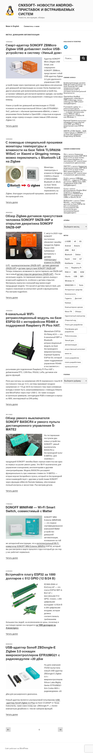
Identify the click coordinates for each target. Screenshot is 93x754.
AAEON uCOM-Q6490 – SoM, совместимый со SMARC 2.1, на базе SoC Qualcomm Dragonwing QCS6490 (75, 133)
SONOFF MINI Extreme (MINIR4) (31, 546)
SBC (75, 272)
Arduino (77, 245)
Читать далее (12, 125)
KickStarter (69, 263)
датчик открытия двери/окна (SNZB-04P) (35, 274)
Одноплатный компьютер (75, 316)
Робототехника (71, 336)
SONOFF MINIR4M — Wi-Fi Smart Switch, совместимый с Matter (30, 509)
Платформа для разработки (71, 330)
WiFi (82, 276)
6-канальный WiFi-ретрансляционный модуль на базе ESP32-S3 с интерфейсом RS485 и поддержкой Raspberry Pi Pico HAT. (34, 320)
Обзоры (78, 311)
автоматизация (71, 344)
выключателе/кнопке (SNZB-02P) (26, 265)
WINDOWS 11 (70, 285)
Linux (78, 263)
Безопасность (70, 294)
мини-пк (68, 353)
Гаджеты (68, 298)
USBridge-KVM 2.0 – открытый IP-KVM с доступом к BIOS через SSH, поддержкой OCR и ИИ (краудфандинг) (75, 181)
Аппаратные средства (73, 289)
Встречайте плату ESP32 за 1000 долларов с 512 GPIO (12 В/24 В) (30, 576)
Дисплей (78, 298)
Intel (74, 259)
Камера (68, 302)
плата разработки (72, 358)
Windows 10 (69, 281)
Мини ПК (68, 311)
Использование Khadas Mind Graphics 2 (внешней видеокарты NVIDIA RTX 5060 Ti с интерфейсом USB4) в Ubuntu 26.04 (75, 193)
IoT (80, 259)
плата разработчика (73, 362)
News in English (12, 26)
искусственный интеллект (75, 349)
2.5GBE (68, 241)
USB (75, 276)
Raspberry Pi (76, 267)
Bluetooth (68, 254)
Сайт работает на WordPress (16, 748)
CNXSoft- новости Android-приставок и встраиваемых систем (46, 9)
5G (80, 241)
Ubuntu (67, 276)
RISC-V (67, 272)
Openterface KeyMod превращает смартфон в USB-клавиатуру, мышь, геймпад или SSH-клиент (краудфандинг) (73, 99)
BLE (73, 250)
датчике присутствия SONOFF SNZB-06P (37, 268)
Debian (78, 254)
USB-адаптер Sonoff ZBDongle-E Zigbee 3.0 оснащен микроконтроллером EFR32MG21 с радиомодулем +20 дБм (33, 653)
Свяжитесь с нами (31, 26)
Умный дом (69, 340)
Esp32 (67, 259)
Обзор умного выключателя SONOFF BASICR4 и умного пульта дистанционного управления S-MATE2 (33, 424)
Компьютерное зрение (74, 307)
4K (75, 241)
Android (68, 245)
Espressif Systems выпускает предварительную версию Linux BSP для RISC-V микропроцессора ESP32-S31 (75, 124)
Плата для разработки (74, 324)
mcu (66, 267)
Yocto (81, 285)
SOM (82, 272)
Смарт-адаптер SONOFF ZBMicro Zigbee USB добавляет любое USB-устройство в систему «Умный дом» (34, 49)
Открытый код (70, 320)
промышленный (71, 366)
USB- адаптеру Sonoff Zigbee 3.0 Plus (33, 701)
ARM (67, 250)
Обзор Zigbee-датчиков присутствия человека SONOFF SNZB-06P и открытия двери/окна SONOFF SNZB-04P (34, 222)
